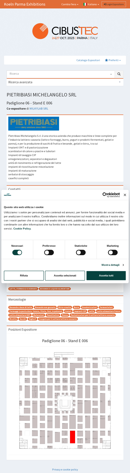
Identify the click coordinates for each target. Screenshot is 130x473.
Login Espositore (115, 4)
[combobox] (61, 74)
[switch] (49, 252)
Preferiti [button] (113, 60)
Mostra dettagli (111, 264)
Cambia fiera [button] (69, 4)
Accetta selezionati (65, 275)
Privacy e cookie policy (65, 469)
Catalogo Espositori (88, 60)
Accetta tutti (106, 275)
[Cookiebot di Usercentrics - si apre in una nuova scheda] (105, 194)
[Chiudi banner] (125, 195)
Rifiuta (24, 275)
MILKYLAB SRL (38, 108)
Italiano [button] (92, 4)
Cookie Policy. (22, 228)
